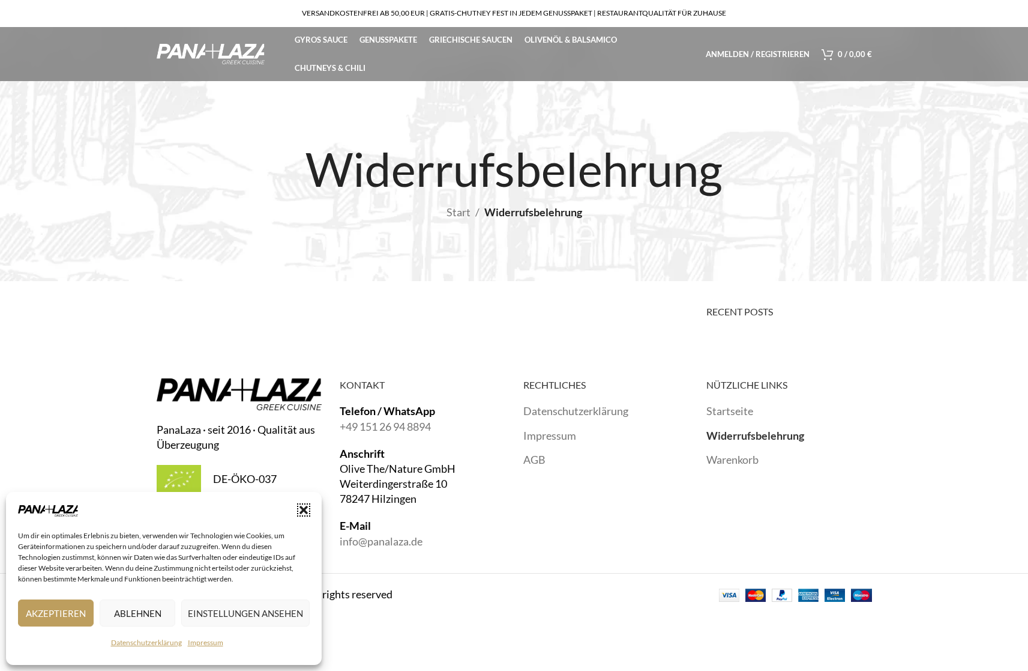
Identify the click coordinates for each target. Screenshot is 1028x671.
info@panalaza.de (381, 541)
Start (458, 212)
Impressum (205, 642)
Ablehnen (137, 613)
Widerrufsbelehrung (755, 435)
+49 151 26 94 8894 (385, 426)
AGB (534, 459)
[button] (304, 510)
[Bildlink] (239, 392)
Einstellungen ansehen (245, 613)
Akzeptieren (56, 613)
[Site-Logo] (211, 52)
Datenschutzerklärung (146, 642)
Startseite (729, 410)
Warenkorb (732, 459)
